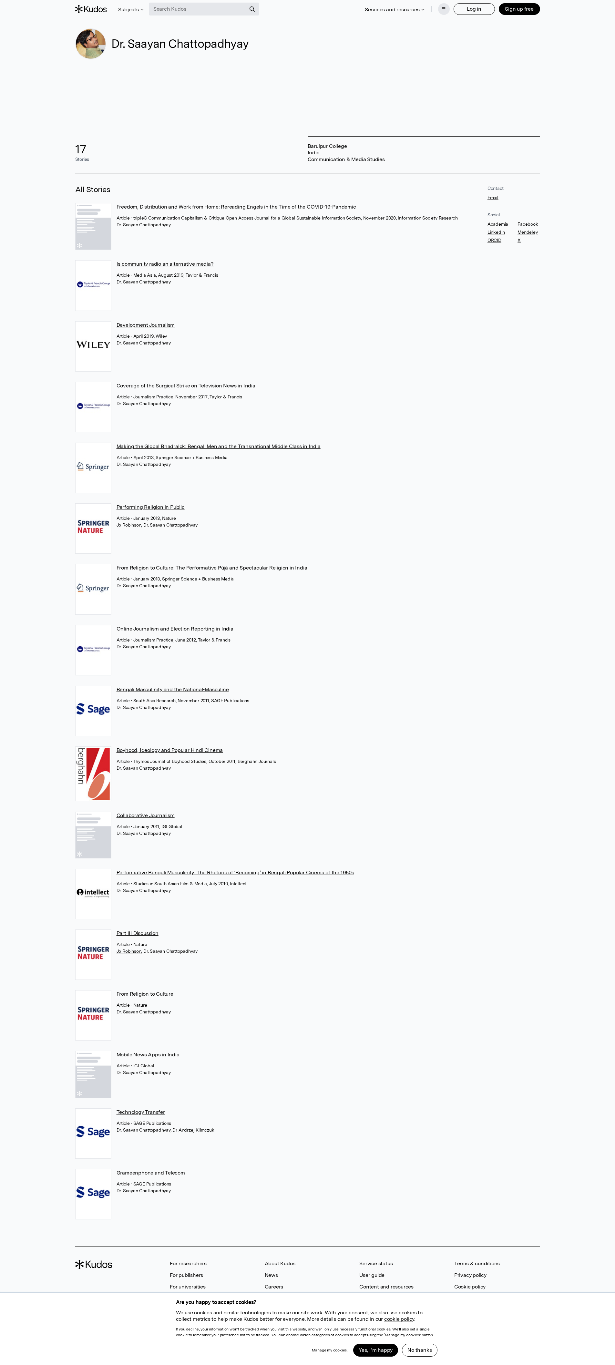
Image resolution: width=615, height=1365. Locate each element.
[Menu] (444, 9)
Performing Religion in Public (151, 507)
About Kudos (280, 1263)
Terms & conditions (477, 1263)
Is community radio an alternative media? (165, 264)
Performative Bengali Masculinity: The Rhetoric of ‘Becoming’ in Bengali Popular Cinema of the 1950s (235, 872)
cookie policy (399, 1319)
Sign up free (519, 9)
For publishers (186, 1275)
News (271, 1275)
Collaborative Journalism (146, 815)
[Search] (252, 9)
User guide (371, 1275)
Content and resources (386, 1287)
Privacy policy (470, 1275)
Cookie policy (470, 1287)
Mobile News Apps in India (148, 1055)
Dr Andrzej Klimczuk (193, 1130)
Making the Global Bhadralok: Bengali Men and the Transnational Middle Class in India (219, 446)
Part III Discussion (138, 933)
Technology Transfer (141, 1112)
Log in (474, 9)
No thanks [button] (419, 1350)
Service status (376, 1263)
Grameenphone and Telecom (151, 1173)
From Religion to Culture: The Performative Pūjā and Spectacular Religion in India (212, 568)
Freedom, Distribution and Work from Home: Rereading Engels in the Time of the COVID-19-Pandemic (236, 207)
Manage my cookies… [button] (330, 1350)
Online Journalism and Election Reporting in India (175, 629)
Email (492, 197)
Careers (274, 1287)
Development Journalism (146, 325)
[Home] (91, 9)
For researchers (188, 1263)
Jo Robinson (129, 525)
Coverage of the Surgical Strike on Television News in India (186, 386)
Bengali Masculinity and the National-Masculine (173, 689)
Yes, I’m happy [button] (376, 1350)
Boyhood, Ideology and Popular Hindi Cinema (170, 750)
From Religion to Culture (145, 994)
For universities (188, 1287)
